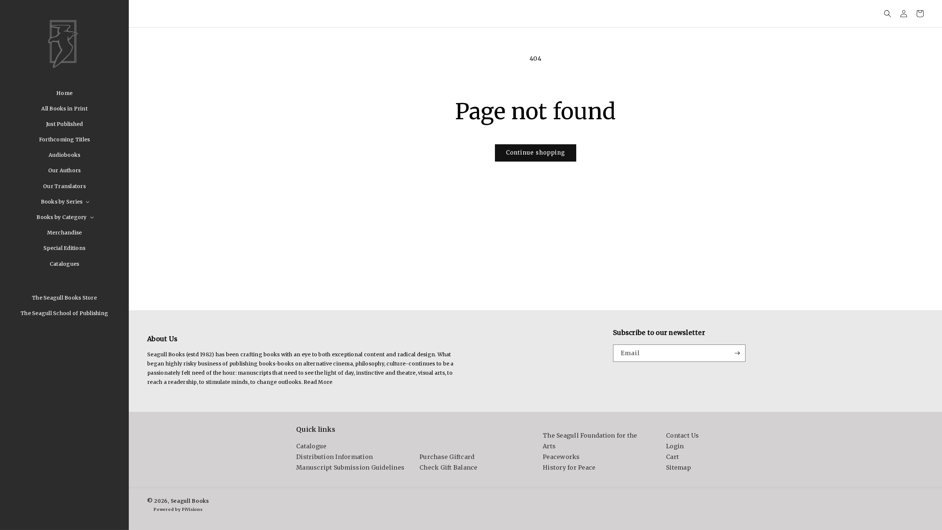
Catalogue (311, 446)
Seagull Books (190, 501)
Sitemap (678, 467)
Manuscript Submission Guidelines (350, 467)
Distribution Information (334, 456)
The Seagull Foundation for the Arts (590, 441)
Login (675, 446)
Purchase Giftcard (446, 456)
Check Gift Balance (448, 467)
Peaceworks (561, 456)
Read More (318, 382)
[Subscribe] (737, 353)
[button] (64, 201)
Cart (672, 456)
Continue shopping (535, 152)
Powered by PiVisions (177, 509)
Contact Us (682, 435)
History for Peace (569, 467)
